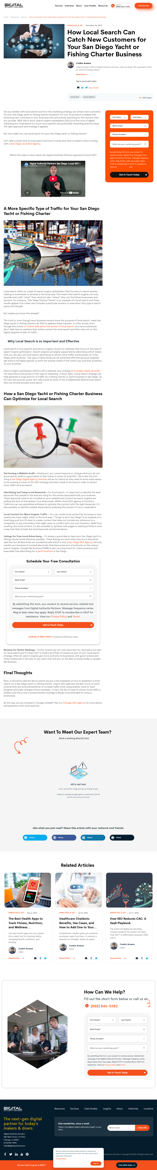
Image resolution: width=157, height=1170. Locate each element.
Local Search (89, 97)
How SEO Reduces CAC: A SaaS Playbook (128, 921)
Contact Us (143, 5)
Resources (103, 5)
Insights (107, 1108)
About (79, 5)
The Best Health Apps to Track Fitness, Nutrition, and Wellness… (26, 923)
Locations (148, 1108)
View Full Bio (94, 88)
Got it (95, 1163)
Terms (76, 616)
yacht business (45, 551)
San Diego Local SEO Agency (25, 143)
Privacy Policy (59, 616)
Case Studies (90, 5)
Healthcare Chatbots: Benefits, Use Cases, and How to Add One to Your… (78, 923)
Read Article (14, 958)
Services (59, 5)
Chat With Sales (125, 1165)
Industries (69, 5)
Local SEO (75, 97)
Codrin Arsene (25, 948)
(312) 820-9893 (10, 1143)
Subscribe (142, 1127)
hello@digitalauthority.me (14, 1146)
